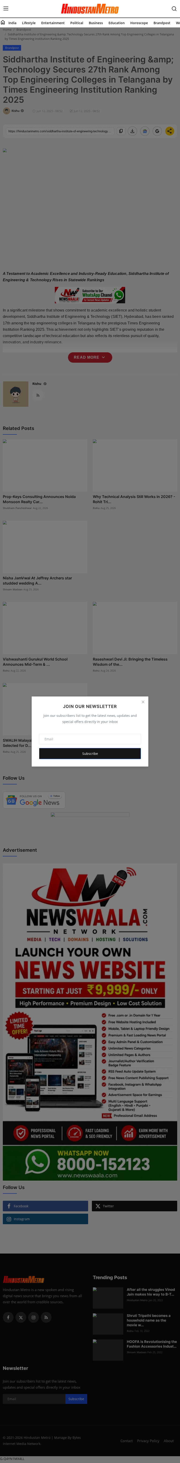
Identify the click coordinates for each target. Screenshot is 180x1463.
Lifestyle (29, 23)
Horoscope (139, 23)
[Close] (143, 702)
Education (117, 23)
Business (96, 23)
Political (76, 23)
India (12, 23)
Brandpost (162, 23)
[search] (174, 9)
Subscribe (90, 753)
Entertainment (53, 23)
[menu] (6, 9)
